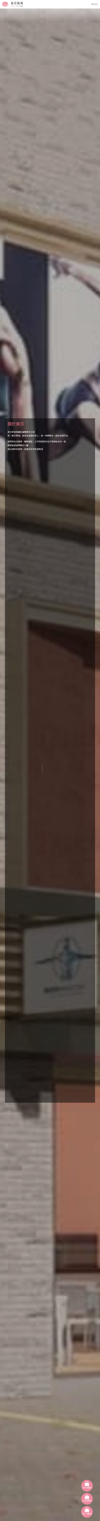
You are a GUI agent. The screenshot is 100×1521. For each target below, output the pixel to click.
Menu (94, 4)
